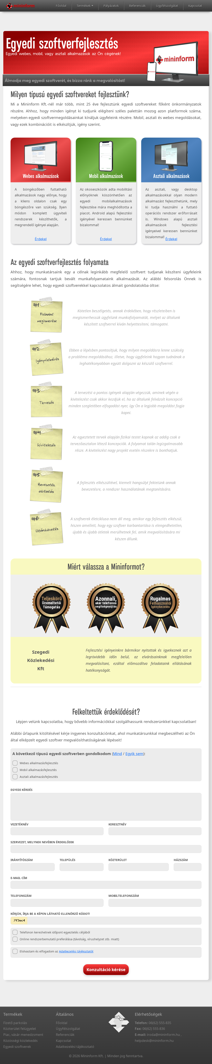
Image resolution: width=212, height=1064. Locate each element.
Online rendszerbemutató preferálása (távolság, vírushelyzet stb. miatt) (69, 939)
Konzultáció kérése (106, 969)
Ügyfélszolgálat (167, 6)
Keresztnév (117, 824)
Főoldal (61, 6)
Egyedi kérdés (22, 790)
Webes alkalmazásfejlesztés (39, 763)
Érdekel (41, 239)
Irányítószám (22, 860)
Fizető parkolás (15, 1023)
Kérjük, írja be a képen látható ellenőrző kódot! (50, 914)
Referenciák (137, 6)
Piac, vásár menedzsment (23, 1034)
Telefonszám (21, 896)
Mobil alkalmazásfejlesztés (38, 770)
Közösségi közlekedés (20, 1040)
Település (67, 860)
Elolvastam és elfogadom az (56, 951)
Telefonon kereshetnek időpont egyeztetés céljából (55, 932)
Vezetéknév (19, 824)
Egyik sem (134, 753)
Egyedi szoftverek (17, 1046)
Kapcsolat (195, 6)
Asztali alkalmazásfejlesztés (39, 777)
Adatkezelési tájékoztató (75, 1046)
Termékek (84, 6)
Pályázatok (111, 6)
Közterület (117, 860)
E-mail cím (19, 878)
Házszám (181, 860)
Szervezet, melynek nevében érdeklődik (42, 842)
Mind (117, 753)
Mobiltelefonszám (123, 896)
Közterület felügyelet (19, 1028)
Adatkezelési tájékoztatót (76, 951)
